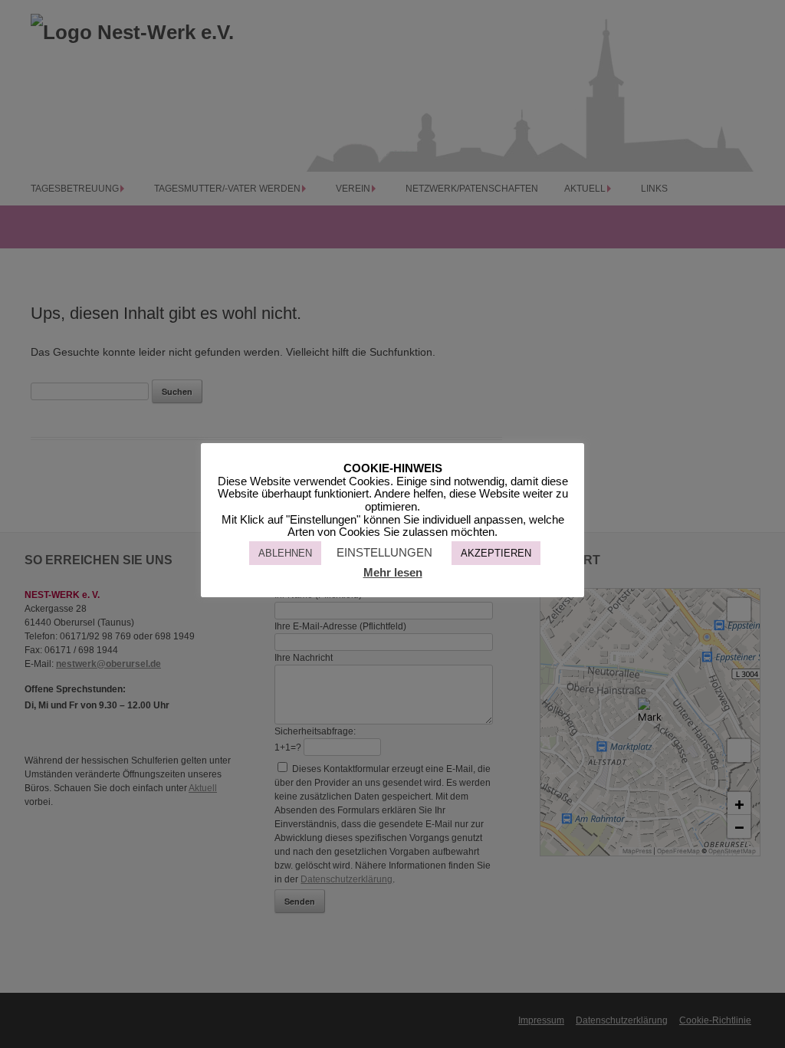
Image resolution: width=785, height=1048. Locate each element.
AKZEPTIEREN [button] (496, 553)
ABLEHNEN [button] (285, 553)
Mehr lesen (392, 572)
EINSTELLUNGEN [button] (384, 552)
